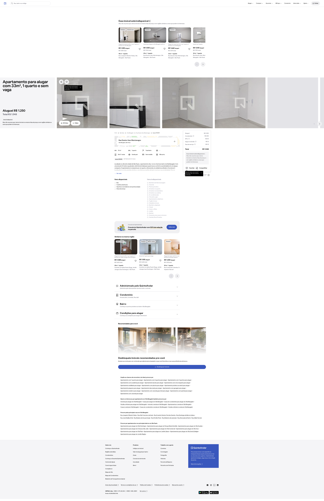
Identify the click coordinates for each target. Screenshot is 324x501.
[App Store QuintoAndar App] (214, 492)
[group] (130, 43)
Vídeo (76, 123)
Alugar (250, 3)
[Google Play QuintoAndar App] (204, 492)
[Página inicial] (5, 3)
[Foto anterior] (121, 35)
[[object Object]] (80, 87)
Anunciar (268, 3)
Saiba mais (172, 227)
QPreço (277, 3)
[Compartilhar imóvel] (61, 81)
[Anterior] (197, 64)
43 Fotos (65, 123)
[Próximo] (203, 64)
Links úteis (296, 3)
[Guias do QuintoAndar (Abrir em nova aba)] (214, 485)
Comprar (258, 3)
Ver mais (119, 173)
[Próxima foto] (138, 35)
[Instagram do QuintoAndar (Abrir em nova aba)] (211, 485)
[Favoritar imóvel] (66, 81)
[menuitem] (251, 3)
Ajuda (305, 3)
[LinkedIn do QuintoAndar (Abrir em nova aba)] (218, 485)
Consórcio (287, 3)
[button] (147, 287)
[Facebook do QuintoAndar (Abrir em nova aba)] (208, 485)
